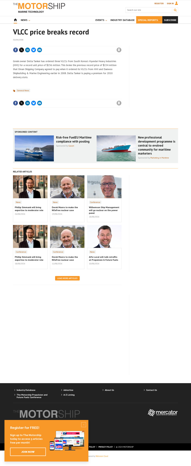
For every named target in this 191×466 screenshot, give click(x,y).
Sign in (86, 44)
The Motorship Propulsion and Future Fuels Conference (32, 396)
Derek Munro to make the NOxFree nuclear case (65, 208)
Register (159, 3)
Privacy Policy (105, 447)
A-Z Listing (69, 394)
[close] (121, 44)
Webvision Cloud (102, 456)
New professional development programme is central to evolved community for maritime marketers (156, 145)
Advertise (68, 390)
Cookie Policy (88, 447)
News (18, 202)
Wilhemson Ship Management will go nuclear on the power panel (104, 210)
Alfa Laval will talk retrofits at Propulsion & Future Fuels (103, 258)
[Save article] (119, 49)
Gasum (71, 146)
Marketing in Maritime (159, 157)
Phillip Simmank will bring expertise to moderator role (29, 208)
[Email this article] (39, 49)
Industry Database (26, 390)
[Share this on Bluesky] (33, 49)
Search (175, 10)
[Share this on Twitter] (21, 49)
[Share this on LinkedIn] (27, 49)
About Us (109, 390)
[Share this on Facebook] (15, 49)
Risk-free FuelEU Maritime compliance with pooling (74, 139)
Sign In (170, 3)
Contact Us (151, 390)
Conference (95, 202)
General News (23, 90)
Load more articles (67, 278)
